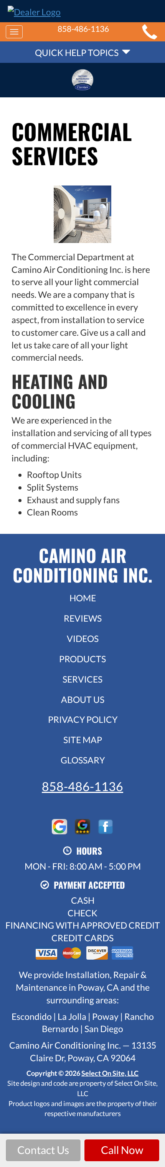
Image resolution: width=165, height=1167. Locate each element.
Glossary (83, 760)
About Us (82, 699)
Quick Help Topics (78, 52)
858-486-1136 (82, 786)
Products (82, 658)
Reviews (83, 618)
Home (82, 598)
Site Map (82, 739)
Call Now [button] (122, 1150)
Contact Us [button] (43, 1150)
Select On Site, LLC (110, 1073)
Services (82, 679)
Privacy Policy (82, 719)
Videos (83, 638)
